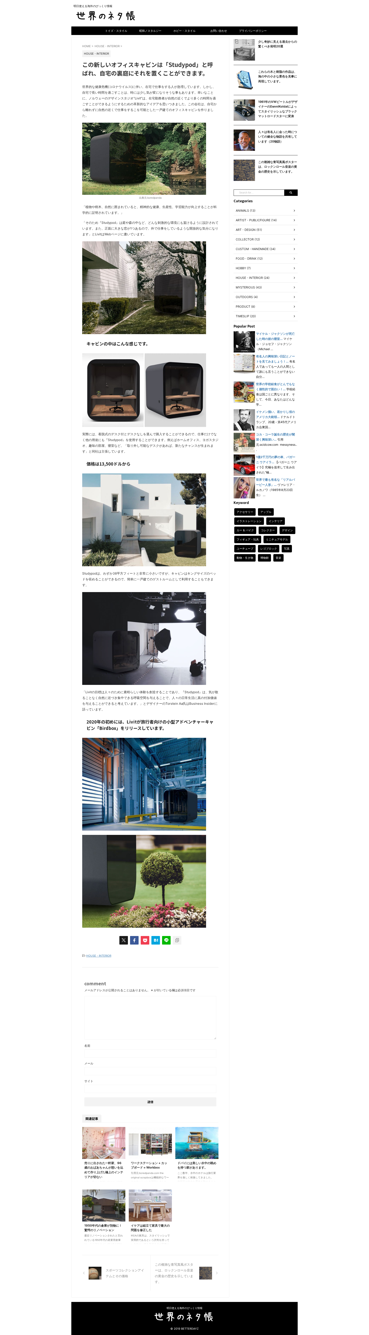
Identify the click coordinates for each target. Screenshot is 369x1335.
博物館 (264, 557)
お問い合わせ (218, 30)
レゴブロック (268, 548)
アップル (265, 512)
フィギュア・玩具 (248, 539)
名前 (87, 1045)
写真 (287, 548)
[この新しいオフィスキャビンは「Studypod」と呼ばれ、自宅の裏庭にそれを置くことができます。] (155, 940)
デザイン (287, 530)
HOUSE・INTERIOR (98, 955)
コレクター (268, 530)
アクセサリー (245, 512)
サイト (88, 1081)
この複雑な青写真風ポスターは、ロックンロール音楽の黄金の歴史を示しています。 (277, 166)
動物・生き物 (245, 557)
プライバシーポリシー (253, 30)
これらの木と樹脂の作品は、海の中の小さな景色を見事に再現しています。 (277, 76)
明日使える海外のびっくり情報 (184, 1308)
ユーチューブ (245, 548)
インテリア (276, 521)
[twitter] (123, 940)
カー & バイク (245, 530)
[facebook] (134, 940)
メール (88, 1063)
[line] (166, 940)
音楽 (278, 557)
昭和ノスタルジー (150, 30)
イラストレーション (249, 521)
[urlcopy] (177, 940)
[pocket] (145, 940)
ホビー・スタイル (184, 30)
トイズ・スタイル (116, 30)
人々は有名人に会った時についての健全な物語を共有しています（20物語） (277, 136)
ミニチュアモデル (277, 539)
